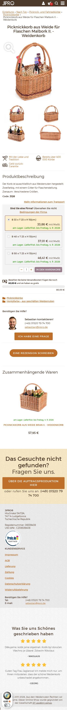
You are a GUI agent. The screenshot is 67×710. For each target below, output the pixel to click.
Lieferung (10, 566)
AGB (7, 560)
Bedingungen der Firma (33, 212)
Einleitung (8, 12)
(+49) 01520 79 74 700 (37, 323)
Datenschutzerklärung (17, 583)
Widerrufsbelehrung (16, 589)
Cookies (9, 578)
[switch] (7, 705)
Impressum (11, 554)
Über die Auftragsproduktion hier (33, 483)
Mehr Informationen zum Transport (44, 201)
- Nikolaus (33, 656)
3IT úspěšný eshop (42, 703)
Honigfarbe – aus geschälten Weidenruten (30, 301)
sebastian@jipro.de (36, 327)
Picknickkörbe (15, 298)
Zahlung (9, 572)
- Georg (33, 683)
